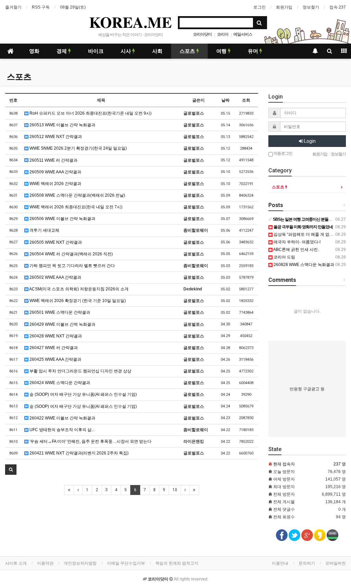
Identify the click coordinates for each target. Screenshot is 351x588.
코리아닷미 (202, 34)
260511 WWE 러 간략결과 (52, 160)
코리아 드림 (284, 257)
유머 (253, 51)
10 (174, 489)
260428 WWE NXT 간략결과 (55, 336)
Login (309, 141)
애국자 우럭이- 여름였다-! (296, 242)
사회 (157, 51)
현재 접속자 (284, 464)
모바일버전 (335, 563)
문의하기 (307, 563)
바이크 (96, 51)
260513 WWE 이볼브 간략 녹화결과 (61, 125)
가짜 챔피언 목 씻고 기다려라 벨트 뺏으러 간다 (71, 265)
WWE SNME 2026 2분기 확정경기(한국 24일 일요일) (77, 148)
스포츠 (188, 51)
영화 (34, 51)
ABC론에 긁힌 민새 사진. (296, 249)
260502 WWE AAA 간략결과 (54, 277)
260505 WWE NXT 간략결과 (55, 242)
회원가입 (284, 7)
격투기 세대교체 (43, 230)
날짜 (225, 100)
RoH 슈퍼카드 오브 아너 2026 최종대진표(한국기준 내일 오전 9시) (90, 113)
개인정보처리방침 (80, 563)
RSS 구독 (41, 7)
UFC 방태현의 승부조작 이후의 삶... (61, 429)
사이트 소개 (16, 563)
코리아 (222, 34)
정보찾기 (311, 7)
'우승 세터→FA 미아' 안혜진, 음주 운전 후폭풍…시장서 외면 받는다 (90, 441)
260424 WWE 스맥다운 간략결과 (59, 382)
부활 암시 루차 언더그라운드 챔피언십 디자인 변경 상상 (79, 371)
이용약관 (45, 563)
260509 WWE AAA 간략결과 (54, 172)
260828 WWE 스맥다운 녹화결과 (303, 264)
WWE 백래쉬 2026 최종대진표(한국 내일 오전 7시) (75, 207)
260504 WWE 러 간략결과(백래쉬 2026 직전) (70, 254)
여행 (222, 51)
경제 (62, 51)
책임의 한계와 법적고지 (176, 563)
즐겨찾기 (13, 7)
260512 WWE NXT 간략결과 (55, 136)
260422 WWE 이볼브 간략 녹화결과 (61, 418)
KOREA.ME (130, 22)
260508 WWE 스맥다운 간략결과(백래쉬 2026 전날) (76, 195)
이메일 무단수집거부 (126, 563)
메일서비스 (242, 34)
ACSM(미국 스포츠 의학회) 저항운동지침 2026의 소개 (78, 289)
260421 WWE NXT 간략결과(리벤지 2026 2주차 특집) (78, 453)
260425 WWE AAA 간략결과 (54, 359)
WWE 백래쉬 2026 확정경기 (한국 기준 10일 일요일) (77, 300)
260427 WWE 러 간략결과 (53, 347)
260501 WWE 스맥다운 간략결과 (59, 312)
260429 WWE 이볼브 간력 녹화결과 (61, 324)
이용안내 (280, 563)
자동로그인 (282, 153)
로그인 (259, 7)
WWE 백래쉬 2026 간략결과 (54, 183)
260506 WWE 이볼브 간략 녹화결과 (61, 218)
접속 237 (337, 7)
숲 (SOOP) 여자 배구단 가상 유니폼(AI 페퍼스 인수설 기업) (82, 394)
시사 (126, 51)
